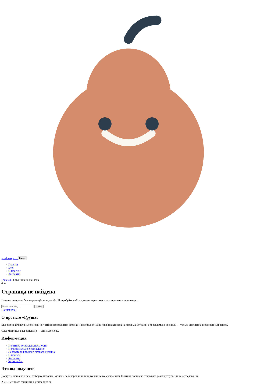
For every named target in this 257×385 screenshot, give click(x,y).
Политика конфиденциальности (27, 345)
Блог (11, 267)
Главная (13, 264)
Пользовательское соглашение (26, 348)
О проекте (14, 270)
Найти (39, 306)
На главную (8, 309)
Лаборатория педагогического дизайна (31, 351)
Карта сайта (15, 361)
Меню (22, 258)
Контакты (14, 273)
